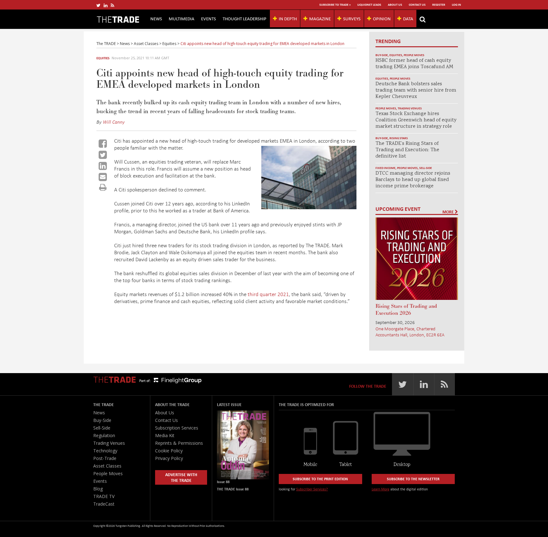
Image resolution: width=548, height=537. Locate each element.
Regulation (104, 435)
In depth (288, 18)
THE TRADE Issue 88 (233, 489)
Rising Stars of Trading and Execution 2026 (406, 310)
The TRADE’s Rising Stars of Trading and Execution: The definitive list (407, 150)
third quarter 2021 (268, 294)
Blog (98, 489)
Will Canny (114, 121)
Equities (102, 58)
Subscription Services (176, 428)
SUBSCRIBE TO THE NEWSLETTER (413, 478)
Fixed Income (385, 168)
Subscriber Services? (312, 489)
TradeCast (103, 504)
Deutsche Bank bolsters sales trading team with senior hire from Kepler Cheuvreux (415, 90)
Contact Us (417, 5)
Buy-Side (381, 55)
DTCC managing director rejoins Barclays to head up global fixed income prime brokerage (412, 180)
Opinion (382, 18)
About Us (395, 5)
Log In (456, 5)
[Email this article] (103, 177)
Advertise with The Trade (181, 477)
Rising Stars (398, 138)
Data (408, 18)
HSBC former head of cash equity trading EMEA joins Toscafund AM (414, 64)
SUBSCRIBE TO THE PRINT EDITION (320, 478)
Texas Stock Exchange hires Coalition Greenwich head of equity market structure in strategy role (415, 120)
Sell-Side (425, 168)
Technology (105, 451)
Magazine (320, 18)
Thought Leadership (244, 18)
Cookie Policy (169, 451)
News (156, 18)
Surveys (352, 18)
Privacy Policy (169, 458)
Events (208, 18)
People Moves (414, 55)
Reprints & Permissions (179, 443)
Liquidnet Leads (369, 5)
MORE (448, 212)
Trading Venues (410, 108)
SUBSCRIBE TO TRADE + (335, 5)
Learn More (380, 489)
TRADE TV (103, 496)
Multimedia (181, 18)
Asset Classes (107, 466)
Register (438, 5)
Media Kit (164, 435)
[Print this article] (103, 187)
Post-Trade (104, 458)
